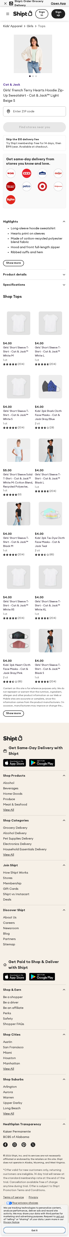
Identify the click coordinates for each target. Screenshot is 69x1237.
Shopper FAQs (13, 1024)
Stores (7, 878)
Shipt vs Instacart (16, 894)
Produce (9, 799)
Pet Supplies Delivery (18, 838)
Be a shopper (13, 997)
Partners (9, 939)
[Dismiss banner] (5, 3)
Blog (6, 933)
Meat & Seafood (15, 804)
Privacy (33, 1197)
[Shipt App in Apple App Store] (14, 763)
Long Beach (12, 1108)
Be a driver (10, 1002)
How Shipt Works (15, 872)
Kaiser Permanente (17, 1131)
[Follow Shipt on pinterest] (23, 1145)
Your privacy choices (25, 1203)
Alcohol (8, 783)
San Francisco (13, 1047)
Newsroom (11, 928)
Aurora (8, 1092)
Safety (8, 1018)
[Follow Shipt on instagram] (14, 1145)
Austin (7, 1041)
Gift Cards (10, 888)
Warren (8, 1097)
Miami (7, 1052)
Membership (12, 883)
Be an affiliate (13, 1007)
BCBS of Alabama (16, 1137)
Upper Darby (12, 1102)
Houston (9, 1058)
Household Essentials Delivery (25, 849)
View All (8, 809)
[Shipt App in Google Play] (42, 763)
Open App (58, 3)
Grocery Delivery (15, 827)
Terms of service (13, 1197)
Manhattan (11, 1063)
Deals (7, 899)
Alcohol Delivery (15, 833)
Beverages (10, 788)
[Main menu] (8, 14)
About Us (9, 917)
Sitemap (9, 944)
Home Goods (12, 793)
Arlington (10, 1086)
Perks (7, 1013)
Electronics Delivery (17, 844)
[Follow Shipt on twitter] (33, 1145)
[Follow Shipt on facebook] (5, 1145)
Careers (9, 922)
